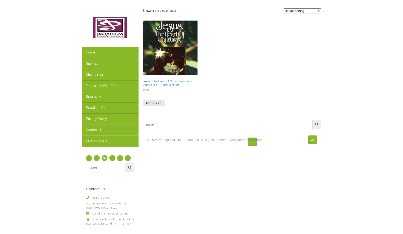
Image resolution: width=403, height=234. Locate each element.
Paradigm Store (97, 108)
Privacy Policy (96, 119)
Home (90, 52)
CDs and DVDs (96, 141)
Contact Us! (94, 130)
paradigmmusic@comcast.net (111, 213)
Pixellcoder (252, 140)
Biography (93, 97)
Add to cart (154, 103)
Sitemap (92, 63)
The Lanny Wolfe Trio (101, 86)
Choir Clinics (95, 75)
